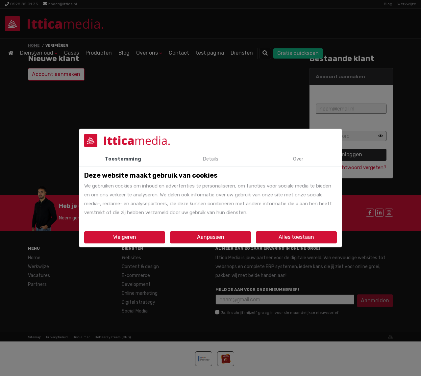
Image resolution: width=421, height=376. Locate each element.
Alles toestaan (296, 237)
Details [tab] (210, 159)
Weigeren (124, 237)
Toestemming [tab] (123, 159)
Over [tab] (298, 159)
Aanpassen (210, 237)
